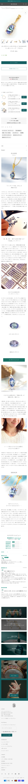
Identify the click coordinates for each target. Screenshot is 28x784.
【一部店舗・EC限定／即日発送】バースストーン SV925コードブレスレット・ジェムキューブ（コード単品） (14, 96)
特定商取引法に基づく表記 (6, 763)
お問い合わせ (4, 748)
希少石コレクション (17, 135)
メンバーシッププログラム (6, 746)
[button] (8, 542)
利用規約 (3, 761)
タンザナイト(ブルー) (6, 135)
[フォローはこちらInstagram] (8, 774)
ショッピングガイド (5, 742)
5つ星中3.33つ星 (17, 538)
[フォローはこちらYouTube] (15, 774)
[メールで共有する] (11, 127)
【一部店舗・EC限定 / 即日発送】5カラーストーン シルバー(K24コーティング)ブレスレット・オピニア (14, 109)
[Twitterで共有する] (7, 127)
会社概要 (3, 756)
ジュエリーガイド (5, 750)
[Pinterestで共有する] (9, 127)
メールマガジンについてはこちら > (8, 724)
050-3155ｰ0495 (7, 714)
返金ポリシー (4, 767)
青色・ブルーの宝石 (6, 132)
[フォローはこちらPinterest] (12, 774)
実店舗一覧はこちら (14, 68)
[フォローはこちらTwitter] (5, 774)
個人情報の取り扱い (7, 731)
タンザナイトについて (14, 360)
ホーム (2, 7)
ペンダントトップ (7, 7)
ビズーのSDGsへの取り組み (7, 759)
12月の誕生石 (18, 130)
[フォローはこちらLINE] (19, 774)
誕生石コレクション (6, 137)
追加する (24, 103)
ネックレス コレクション (7, 130)
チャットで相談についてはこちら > (8, 718)
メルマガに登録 (6, 735)
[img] (4, 555)
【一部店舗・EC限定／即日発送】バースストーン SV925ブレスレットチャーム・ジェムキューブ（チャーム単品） (14, 102)
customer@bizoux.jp (8, 715)
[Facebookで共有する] (5, 127)
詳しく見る (14, 675)
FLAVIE (22, 132)
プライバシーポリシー (5, 765)
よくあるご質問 (4, 744)
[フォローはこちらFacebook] (2, 774)
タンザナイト (15, 132)
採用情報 (3, 769)
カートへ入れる (14, 62)
